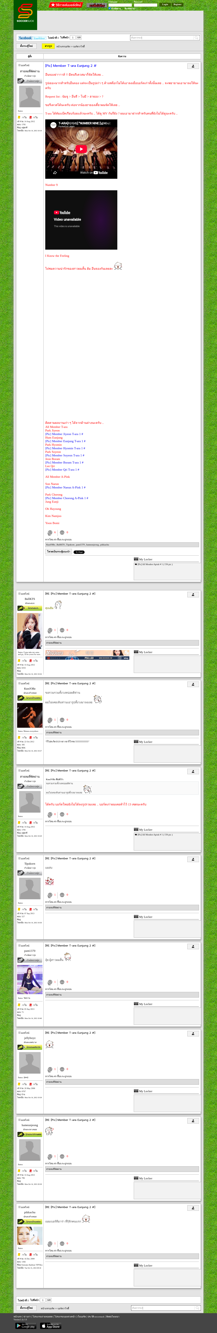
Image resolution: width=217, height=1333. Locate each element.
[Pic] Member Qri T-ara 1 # (62, 469)
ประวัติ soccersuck (96, 1316)
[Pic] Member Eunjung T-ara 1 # (65, 441)
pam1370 (80, 544)
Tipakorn (70, 544)
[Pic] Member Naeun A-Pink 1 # (65, 487)
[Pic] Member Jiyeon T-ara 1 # (64, 434)
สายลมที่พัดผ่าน (30, 71)
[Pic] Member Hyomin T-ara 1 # (65, 448)
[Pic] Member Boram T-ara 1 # (64, 462)
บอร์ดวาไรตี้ (79, 46)
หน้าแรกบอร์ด (63, 46)
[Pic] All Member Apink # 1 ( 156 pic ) (155, 564)
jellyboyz (30, 1038)
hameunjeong (92, 544)
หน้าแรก (18, 1316)
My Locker (145, 559)
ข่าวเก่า (27, 1316)
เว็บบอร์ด (81, 1316)
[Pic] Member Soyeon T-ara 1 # (64, 455)
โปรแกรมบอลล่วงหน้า (64, 1316)
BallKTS (61, 544)
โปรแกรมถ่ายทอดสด (43, 1316)
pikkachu (104, 544)
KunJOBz (51, 544)
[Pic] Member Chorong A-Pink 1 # (66, 498)
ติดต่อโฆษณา (112, 1316)
